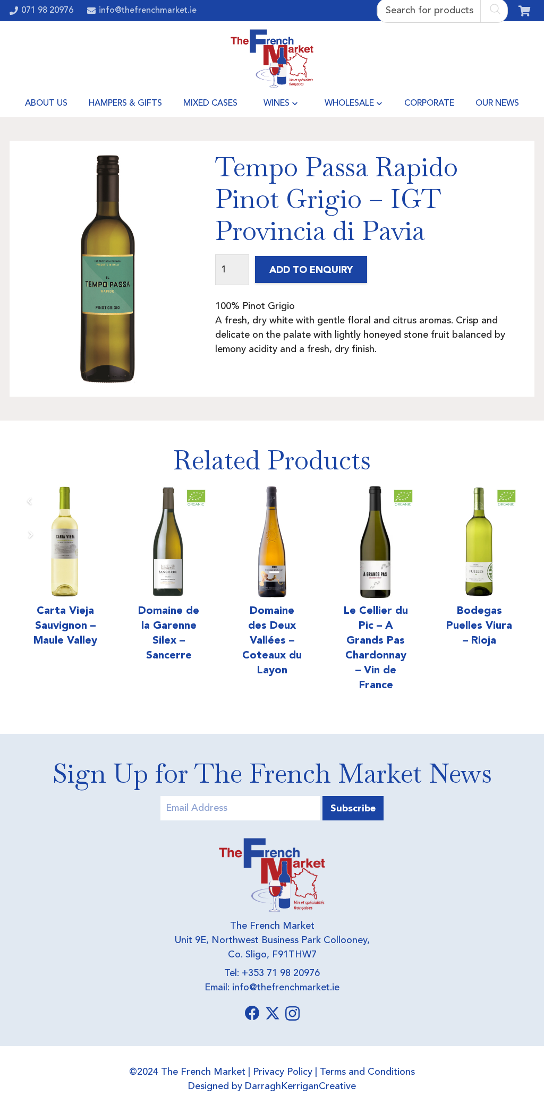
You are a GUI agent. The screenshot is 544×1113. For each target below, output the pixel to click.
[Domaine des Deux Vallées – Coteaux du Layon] (222, 542)
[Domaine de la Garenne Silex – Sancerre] (119, 542)
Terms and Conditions (367, 1072)
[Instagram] (292, 1014)
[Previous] (30, 501)
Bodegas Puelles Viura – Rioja (429, 625)
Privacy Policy (282, 1072)
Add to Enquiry (311, 269)
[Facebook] (252, 1013)
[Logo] (272, 58)
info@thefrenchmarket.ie (285, 987)
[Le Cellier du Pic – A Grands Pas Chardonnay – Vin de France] (325, 542)
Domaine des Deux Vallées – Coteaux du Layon (222, 640)
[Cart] (524, 11)
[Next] (30, 534)
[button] (295, 103)
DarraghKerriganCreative (300, 1086)
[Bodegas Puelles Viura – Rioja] (429, 542)
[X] (272, 1013)
